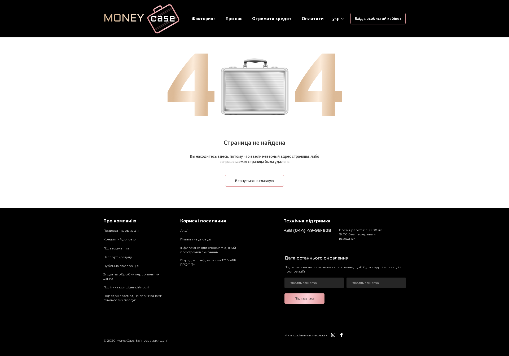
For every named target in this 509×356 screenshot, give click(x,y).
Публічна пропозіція (121, 266)
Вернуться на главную (254, 181)
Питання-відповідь (195, 239)
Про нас (234, 19)
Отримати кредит (272, 19)
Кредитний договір (119, 239)
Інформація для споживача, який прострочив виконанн (208, 250)
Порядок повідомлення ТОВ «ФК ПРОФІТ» (208, 262)
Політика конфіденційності (126, 287)
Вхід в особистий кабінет (378, 18)
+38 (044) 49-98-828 (307, 230)
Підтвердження (116, 248)
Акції (184, 230)
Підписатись (304, 298)
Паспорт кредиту (117, 257)
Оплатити (313, 19)
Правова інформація (121, 230)
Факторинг (204, 19)
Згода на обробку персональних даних (131, 276)
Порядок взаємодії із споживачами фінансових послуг (132, 298)
